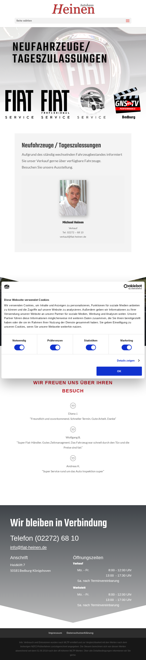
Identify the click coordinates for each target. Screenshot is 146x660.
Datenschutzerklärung (80, 632)
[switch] (55, 347)
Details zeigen (126, 360)
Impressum (55, 632)
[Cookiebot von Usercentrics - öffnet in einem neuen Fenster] (126, 286)
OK (119, 371)
